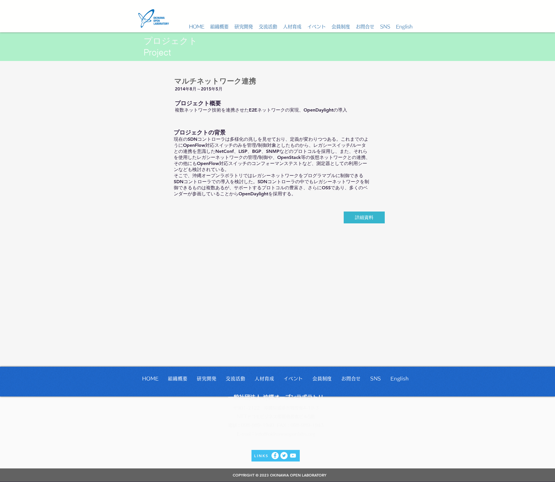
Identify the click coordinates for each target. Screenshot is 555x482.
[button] (219, 26)
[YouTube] (293, 455)
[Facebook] (275, 455)
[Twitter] (284, 455)
